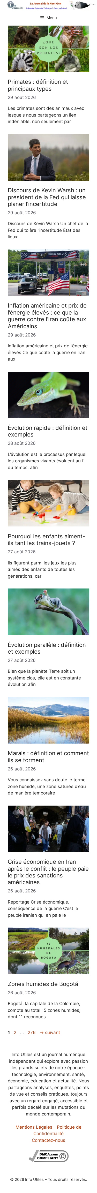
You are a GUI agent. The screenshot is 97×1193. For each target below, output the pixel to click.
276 (32, 1032)
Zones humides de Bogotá (43, 984)
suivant (50, 1032)
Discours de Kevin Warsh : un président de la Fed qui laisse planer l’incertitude (47, 197)
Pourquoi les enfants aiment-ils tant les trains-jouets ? (46, 539)
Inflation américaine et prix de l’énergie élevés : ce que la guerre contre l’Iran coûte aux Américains (47, 315)
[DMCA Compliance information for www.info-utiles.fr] (48, 1160)
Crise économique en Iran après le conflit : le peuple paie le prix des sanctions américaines (48, 871)
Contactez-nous (48, 1140)
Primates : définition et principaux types (38, 85)
